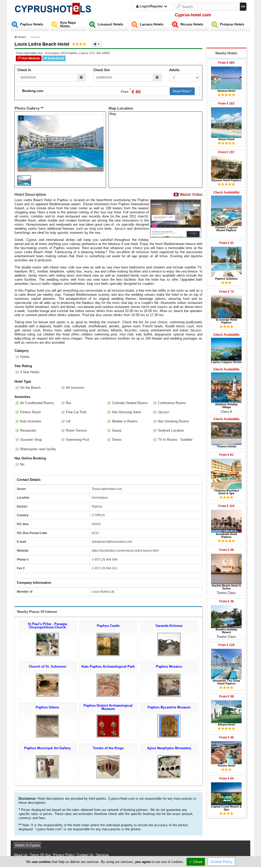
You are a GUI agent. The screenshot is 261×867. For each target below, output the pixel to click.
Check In (24, 70)
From (226, 62)
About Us (21, 855)
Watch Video (190, 194)
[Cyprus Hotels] (53, 7)
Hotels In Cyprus (27, 845)
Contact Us (85, 855)
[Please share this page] (96, 44)
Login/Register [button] (151, 6)
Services (102, 855)
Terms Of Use (40, 855)
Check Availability (226, 192)
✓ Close (195, 862)
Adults (174, 70)
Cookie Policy (221, 862)
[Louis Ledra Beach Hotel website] (175, 218)
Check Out (101, 70)
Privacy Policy (64, 855)
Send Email (55, 58)
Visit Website (30, 58)
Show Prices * (182, 91)
